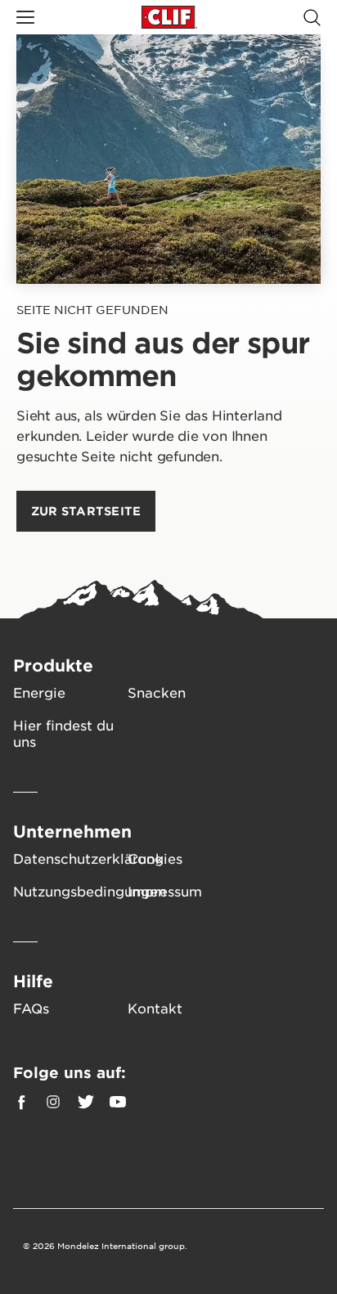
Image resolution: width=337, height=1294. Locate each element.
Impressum (165, 891)
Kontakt (155, 1008)
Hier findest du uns (63, 733)
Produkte (53, 665)
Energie (39, 692)
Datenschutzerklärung (70, 858)
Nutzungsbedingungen (70, 891)
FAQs (31, 1008)
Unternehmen (72, 831)
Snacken (157, 692)
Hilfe (33, 981)
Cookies (155, 858)
